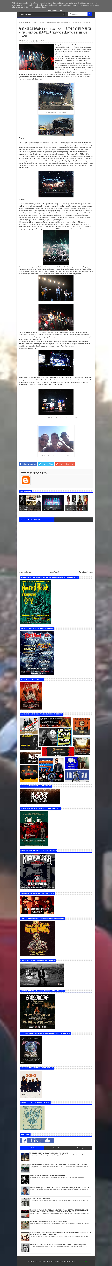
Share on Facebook (29, 464)
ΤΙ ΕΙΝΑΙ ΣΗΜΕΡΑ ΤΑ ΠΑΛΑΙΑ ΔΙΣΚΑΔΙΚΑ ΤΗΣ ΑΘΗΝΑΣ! (49, 1153)
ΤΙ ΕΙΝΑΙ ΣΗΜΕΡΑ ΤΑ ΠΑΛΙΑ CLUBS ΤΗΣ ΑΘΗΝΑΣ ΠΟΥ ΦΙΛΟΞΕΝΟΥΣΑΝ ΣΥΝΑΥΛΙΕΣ (59, 1164)
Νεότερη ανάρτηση (25, 572)
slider (43, 41)
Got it (62, 10)
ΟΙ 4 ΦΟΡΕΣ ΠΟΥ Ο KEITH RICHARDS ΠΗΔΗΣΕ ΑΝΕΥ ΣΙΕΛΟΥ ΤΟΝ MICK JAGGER (58, 1244)
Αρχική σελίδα (55, 572)
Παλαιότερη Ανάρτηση (86, 572)
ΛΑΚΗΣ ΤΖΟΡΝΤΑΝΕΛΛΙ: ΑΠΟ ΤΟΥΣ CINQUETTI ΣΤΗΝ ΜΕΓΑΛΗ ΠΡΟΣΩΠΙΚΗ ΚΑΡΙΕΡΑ (59, 1187)
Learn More (52, 10)
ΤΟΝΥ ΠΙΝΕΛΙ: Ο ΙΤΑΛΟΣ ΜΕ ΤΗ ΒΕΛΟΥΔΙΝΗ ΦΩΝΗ (47, 1176)
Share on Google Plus (67, 464)
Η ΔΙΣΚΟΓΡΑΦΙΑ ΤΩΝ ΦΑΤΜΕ (40, 1199)
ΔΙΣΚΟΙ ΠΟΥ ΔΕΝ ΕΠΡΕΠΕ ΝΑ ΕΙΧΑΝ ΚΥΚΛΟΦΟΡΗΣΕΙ (48, 1221)
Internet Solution (82, 1261)
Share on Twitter (48, 464)
